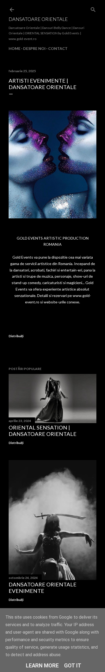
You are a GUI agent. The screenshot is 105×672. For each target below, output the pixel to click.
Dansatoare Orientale (38, 19)
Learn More (42, 665)
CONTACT (58, 48)
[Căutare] (93, 8)
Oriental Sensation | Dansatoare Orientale (42, 430)
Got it (72, 665)
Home (14, 48)
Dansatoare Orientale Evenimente (42, 587)
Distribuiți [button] (16, 336)
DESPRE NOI (34, 48)
